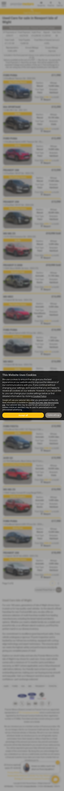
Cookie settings (53, 415)
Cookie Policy (39, 396)
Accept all (23, 415)
